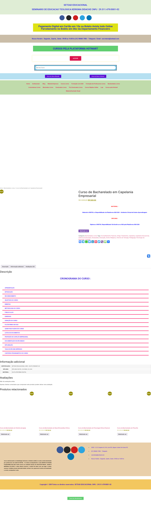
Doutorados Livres (61, 87)
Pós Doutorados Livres (76, 87)
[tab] (75, 288)
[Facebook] (62, 17)
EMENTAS (8, 304)
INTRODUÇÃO (9, 292)
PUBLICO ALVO (9, 312)
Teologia (87, 239)
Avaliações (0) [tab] (30, 266)
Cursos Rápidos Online (91, 87)
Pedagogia (132, 237)
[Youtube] (75, 17)
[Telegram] (82, 17)
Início (1, 188)
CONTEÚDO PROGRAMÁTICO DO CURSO (16, 353)
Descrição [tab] (5, 266)
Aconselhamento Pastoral (108, 236)
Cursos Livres (65, 84)
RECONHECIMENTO (10, 296)
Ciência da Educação (84, 237)
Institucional (35, 84)
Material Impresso (53, 84)
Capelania (132, 236)
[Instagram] (68, 17)
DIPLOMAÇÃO (9, 345)
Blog (44, 84)
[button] (75, 58)
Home (28, 84)
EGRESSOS (8, 316)
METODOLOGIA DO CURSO (12, 308)
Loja (102, 87)
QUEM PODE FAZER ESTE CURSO (14, 328)
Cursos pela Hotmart (111, 87)
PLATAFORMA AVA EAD (11, 324)
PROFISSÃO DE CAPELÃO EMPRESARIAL (16, 337)
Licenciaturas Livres (34, 87)
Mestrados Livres (48, 87)
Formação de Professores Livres (95, 84)
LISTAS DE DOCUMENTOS (12, 333)
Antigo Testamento (122, 236)
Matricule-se (84, 231)
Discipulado (95, 237)
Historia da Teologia (123, 237)
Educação (102, 237)
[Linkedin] (89, 17)
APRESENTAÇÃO (9, 288)
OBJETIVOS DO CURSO (11, 300)
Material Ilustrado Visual (73, 91)
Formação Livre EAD (77, 84)
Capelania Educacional (142, 236)
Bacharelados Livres (114, 84)
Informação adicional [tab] (17, 266)
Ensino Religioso (111, 237)
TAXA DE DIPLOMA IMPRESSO (13, 349)
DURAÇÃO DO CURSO (11, 320)
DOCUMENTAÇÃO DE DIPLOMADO (14, 341)
